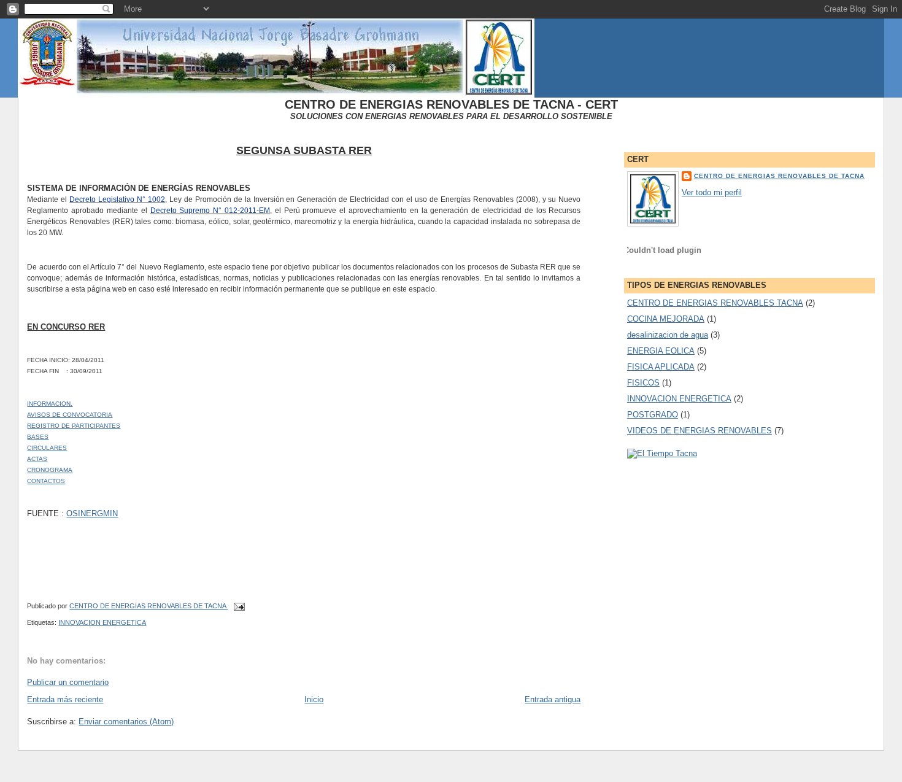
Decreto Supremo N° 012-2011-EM (210, 210)
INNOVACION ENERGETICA (102, 622)
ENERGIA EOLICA (661, 350)
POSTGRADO (652, 414)
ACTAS (37, 458)
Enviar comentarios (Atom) (126, 721)
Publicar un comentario (68, 682)
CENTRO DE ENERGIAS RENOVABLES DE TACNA (779, 175)
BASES (37, 436)
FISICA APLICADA (661, 366)
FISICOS (643, 382)
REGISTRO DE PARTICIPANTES (73, 425)
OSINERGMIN (92, 513)
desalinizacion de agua (667, 334)
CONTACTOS (46, 481)
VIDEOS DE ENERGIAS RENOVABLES (699, 430)
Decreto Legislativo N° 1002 (117, 199)
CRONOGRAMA (49, 469)
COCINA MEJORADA (665, 318)
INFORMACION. (49, 403)
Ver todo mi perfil (712, 192)
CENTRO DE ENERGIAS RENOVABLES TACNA (715, 303)
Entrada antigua (552, 699)
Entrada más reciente (65, 699)
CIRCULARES (47, 447)
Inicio (313, 699)
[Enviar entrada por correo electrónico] (238, 606)
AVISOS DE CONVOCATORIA (69, 414)
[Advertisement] (227, 771)
